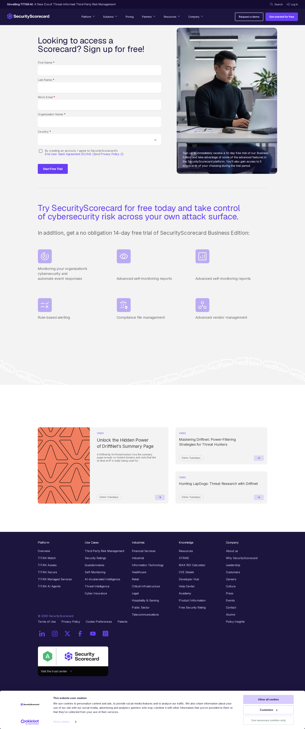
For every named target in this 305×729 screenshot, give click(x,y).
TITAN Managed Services (55, 579)
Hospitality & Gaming (145, 600)
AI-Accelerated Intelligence (102, 579)
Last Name (46, 80)
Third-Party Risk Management (104, 551)
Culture (231, 586)
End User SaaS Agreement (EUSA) (68, 154)
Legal (135, 593)
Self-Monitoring (95, 572)
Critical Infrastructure (146, 586)
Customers (233, 572)
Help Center (187, 586)
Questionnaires (94, 565)
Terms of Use (47, 621)
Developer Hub (189, 579)
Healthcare (139, 572)
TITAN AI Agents (49, 586)
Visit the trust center (55, 671)
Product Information (192, 600)
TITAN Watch (47, 558)
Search (278, 4)
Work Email (46, 97)
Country (44, 131)
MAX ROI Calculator (192, 565)
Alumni (230, 614)
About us (232, 551)
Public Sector (141, 607)
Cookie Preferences (99, 621)
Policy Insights (235, 621)
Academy (185, 593)
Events (230, 600)
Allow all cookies (268, 699)
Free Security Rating (192, 607)
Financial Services (144, 551)
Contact (231, 607)
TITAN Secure (47, 572)
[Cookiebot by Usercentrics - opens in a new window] (29, 722)
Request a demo (249, 16)
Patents (122, 621)
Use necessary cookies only (268, 720)
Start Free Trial (52, 169)
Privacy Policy (110, 154)
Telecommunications (145, 614)
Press (229, 593)
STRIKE (184, 558)
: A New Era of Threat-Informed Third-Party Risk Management (61, 4)
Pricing (130, 16)
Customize (266, 709)
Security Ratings (95, 558)
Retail (135, 579)
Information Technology (148, 565)
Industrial (138, 558)
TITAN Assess (47, 565)
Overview (44, 551)
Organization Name (51, 114)
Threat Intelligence (97, 586)
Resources (186, 551)
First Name (46, 62)
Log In (294, 4)
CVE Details (186, 572)
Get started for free (281, 16)
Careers (231, 579)
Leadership (233, 565)
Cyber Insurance (96, 593)
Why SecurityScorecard (242, 558)
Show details (61, 721)
